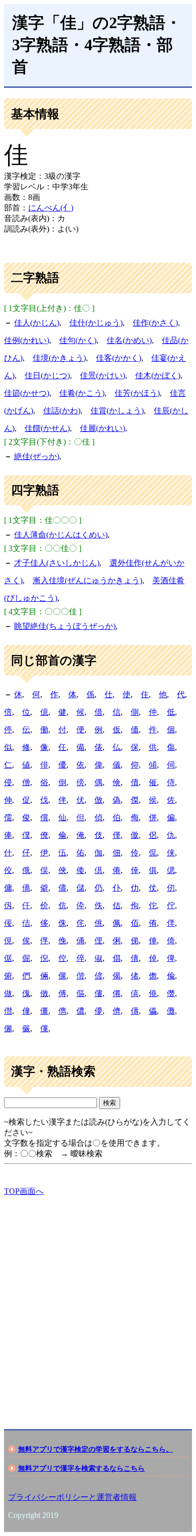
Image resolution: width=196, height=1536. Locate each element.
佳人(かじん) (36, 322)
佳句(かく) (77, 340)
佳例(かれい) (26, 340)
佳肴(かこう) (82, 393)
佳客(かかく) (118, 358)
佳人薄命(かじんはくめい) (61, 534)
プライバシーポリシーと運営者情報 (72, 1497)
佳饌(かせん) (47, 428)
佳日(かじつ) (47, 375)
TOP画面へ (24, 1191)
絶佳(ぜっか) (36, 456)
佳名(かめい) (129, 340)
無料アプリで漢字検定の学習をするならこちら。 (95, 1449)
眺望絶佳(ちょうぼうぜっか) (65, 626)
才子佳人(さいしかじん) (57, 563)
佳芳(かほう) (137, 393)
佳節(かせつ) (26, 393)
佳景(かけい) (102, 375)
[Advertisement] (98, 1304)
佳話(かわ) (61, 410)
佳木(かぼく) (157, 375)
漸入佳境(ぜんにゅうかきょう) (87, 580)
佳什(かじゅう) (96, 322)
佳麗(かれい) (102, 428)
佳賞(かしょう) (117, 410)
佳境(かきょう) (59, 358)
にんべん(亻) (50, 207)
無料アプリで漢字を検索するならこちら (81, 1468)
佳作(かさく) (155, 322)
